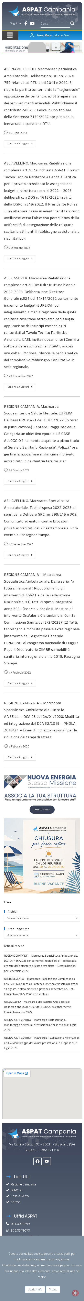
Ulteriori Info (35, 1289)
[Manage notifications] (75, 1293)
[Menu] (8, 34)
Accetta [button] (53, 1289)
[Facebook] (37, 1161)
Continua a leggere (22, 142)
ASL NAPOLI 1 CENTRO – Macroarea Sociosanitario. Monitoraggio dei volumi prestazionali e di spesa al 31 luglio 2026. (40, 1025)
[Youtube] (47, 1161)
